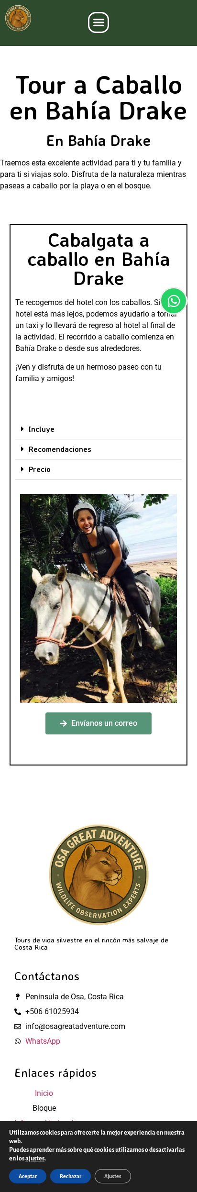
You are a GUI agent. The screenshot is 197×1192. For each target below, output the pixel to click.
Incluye (42, 429)
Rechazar (70, 1176)
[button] (98, 22)
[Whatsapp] (173, 301)
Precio (40, 469)
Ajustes (112, 1176)
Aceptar (28, 1176)
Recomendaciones (60, 449)
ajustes (34, 1158)
